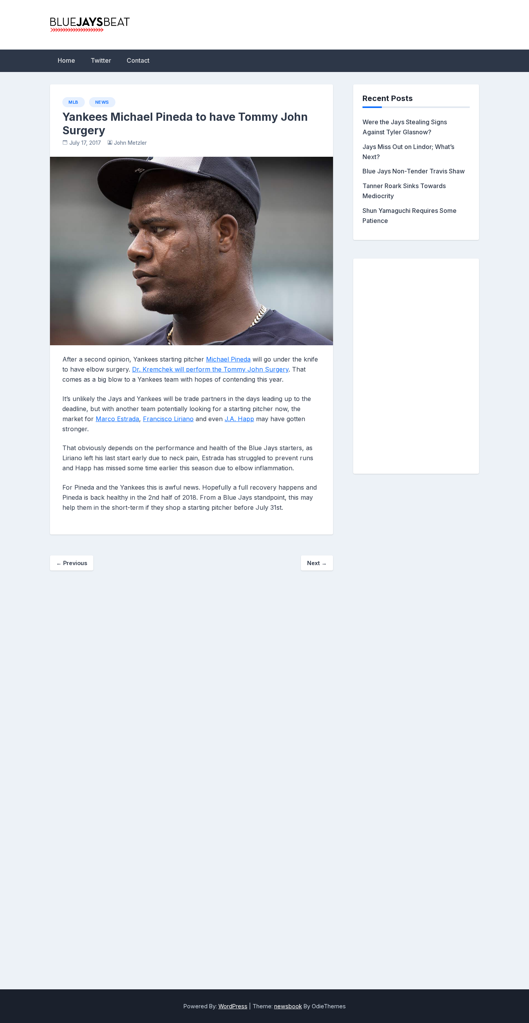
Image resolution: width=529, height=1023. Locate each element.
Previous (71, 563)
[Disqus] (191, 688)
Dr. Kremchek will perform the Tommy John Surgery (210, 369)
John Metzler (130, 143)
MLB (74, 102)
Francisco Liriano (168, 419)
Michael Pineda (228, 359)
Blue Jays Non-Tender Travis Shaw (413, 171)
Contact (138, 60)
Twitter (101, 60)
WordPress (232, 1006)
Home (66, 60)
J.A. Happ (239, 419)
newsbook (288, 1006)
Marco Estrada (117, 419)
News (102, 102)
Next (317, 563)
